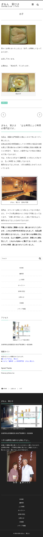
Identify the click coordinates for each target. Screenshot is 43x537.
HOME (21, 268)
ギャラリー (21, 285)
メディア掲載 (21, 309)
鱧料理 (21, 274)
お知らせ (4, 102)
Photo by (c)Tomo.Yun (7, 373)
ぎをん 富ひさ (10, 4)
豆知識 (21, 303)
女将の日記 (21, 291)
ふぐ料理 (21, 279)
